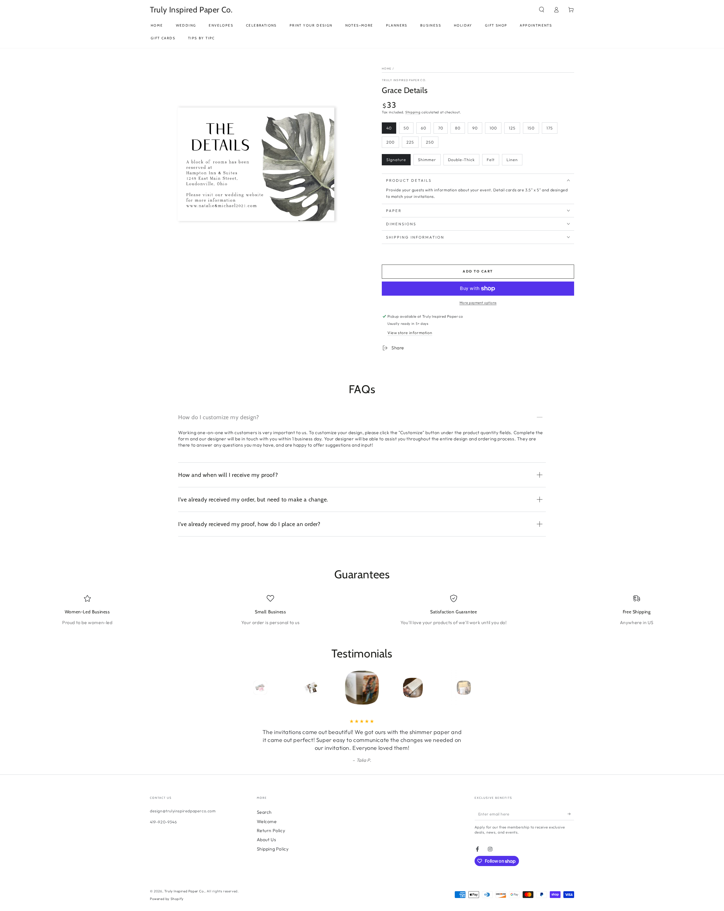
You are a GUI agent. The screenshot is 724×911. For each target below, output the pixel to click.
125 (512, 128)
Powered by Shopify (167, 899)
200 (390, 142)
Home (386, 68)
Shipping (413, 112)
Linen (512, 159)
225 (410, 142)
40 (389, 128)
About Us (266, 839)
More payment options (478, 302)
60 (423, 128)
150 (531, 128)
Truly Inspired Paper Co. (404, 80)
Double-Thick (461, 159)
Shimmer (427, 159)
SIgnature (396, 159)
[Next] (476, 687)
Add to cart (478, 271)
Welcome (267, 821)
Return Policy (271, 830)
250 (430, 142)
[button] (541, 9)
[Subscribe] (571, 814)
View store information (409, 332)
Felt (491, 159)
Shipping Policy (273, 849)
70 (440, 128)
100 (493, 128)
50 (406, 128)
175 (549, 128)
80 (457, 128)
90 (475, 128)
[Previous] (247, 687)
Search (264, 812)
